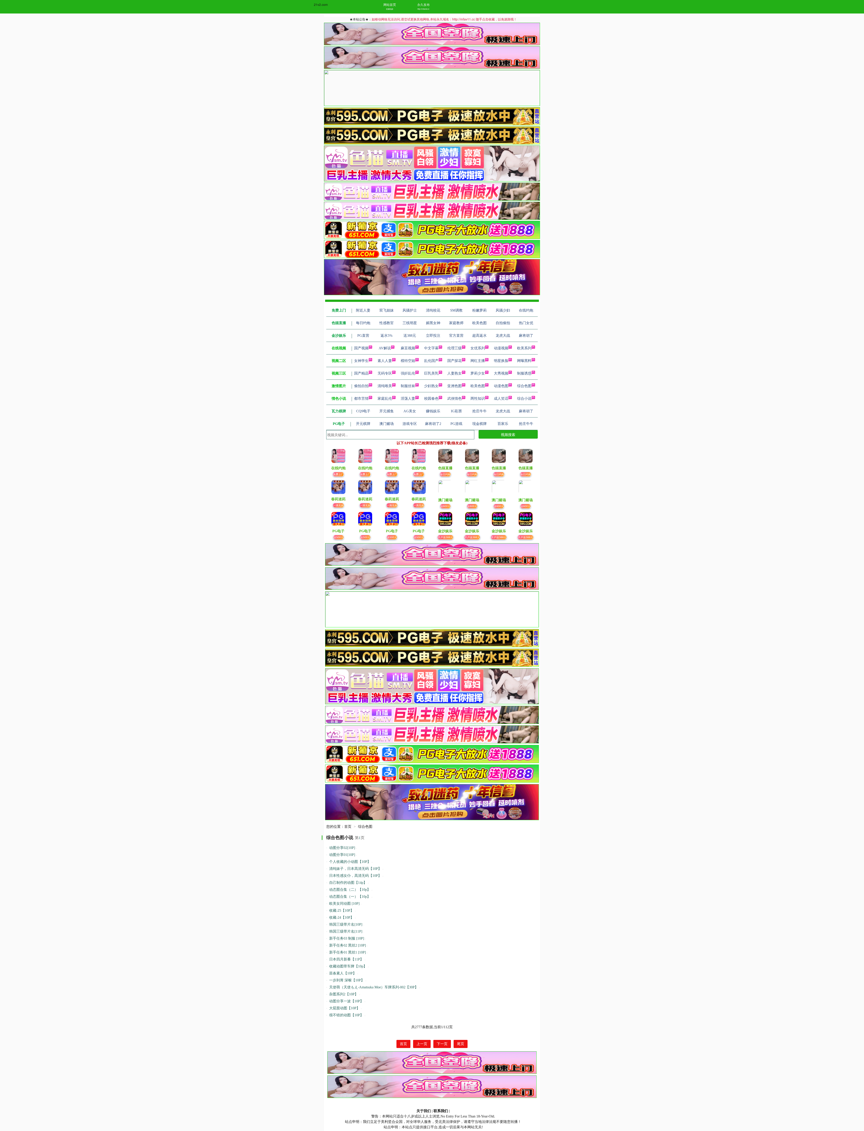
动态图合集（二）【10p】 (350, 889)
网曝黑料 (524, 361)
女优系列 (477, 348)
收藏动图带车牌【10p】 (348, 966)
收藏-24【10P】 (341, 917)
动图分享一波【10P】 (346, 1001)
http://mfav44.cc (423, 9)
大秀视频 (501, 373)
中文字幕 (431, 348)
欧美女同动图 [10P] (344, 903)
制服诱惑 (524, 373)
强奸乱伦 (408, 373)
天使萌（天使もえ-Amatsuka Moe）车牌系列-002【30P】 (373, 987)
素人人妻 (385, 361)
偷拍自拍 (361, 386)
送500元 (338, 537)
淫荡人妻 (408, 398)
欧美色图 (477, 386)
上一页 (421, 1044)
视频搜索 (508, 434)
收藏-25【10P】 (341, 910)
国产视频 (361, 348)
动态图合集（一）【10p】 (350, 896)
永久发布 (423, 4)
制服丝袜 (408, 386)
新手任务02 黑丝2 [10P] (347, 945)
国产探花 (454, 361)
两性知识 (477, 398)
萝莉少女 (477, 373)
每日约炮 (445, 474)
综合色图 (524, 386)
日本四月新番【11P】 (346, 959)
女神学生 (361, 361)
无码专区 (385, 373)
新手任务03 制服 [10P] (346, 938)
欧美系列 (524, 348)
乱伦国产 (431, 361)
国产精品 (361, 373)
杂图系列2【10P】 (343, 994)
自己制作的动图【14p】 (348, 882)
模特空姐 (408, 361)
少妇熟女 (431, 386)
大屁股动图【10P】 (344, 1008)
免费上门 (338, 474)
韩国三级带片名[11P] (345, 931)
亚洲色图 (454, 386)
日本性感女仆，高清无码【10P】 (355, 875)
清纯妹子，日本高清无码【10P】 (355, 869)
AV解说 (385, 348)
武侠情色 (454, 398)
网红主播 (477, 361)
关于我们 (423, 1111)
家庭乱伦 (385, 398)
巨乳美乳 (431, 373)
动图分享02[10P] (342, 848)
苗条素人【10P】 (342, 973)
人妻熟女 (454, 373)
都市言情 (361, 398)
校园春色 (431, 398)
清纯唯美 (385, 386)
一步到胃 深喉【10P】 (346, 980)
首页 (347, 826)
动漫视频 (501, 348)
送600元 (445, 506)
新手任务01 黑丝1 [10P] (347, 952)
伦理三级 (454, 348)
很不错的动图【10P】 (346, 1015)
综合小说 (524, 398)
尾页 (460, 1044)
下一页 (442, 1044)
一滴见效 (338, 505)
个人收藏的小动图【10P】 (350, 862)
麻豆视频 (408, 348)
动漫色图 (501, 386)
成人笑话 (501, 398)
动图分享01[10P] (342, 855)
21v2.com (321, 4)
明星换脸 (501, 361)
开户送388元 (445, 537)
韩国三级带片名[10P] (345, 924)
